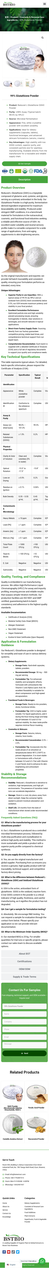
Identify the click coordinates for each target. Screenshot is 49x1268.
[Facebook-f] (4, 1252)
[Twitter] (17, 1252)
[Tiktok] (13, 1252)
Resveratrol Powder (36, 1139)
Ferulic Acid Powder (36, 1108)
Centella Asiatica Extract (13, 1139)
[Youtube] (8, 1252)
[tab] (24, 179)
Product (14, 17)
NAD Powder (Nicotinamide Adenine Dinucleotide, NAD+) (13, 1108)
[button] (45, 4)
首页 (7, 17)
